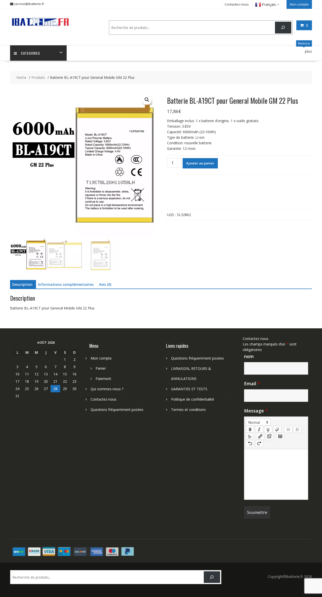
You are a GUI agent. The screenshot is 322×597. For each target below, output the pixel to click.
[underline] (268, 429)
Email (252, 383)
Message (256, 411)
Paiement (103, 378)
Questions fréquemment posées (117, 409)
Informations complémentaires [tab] (66, 284)
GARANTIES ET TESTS (189, 389)
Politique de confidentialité (192, 399)
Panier (101, 368)
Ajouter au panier (200, 163)
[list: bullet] (297, 429)
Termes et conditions (188, 409)
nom (249, 356)
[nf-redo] (259, 443)
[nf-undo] (250, 443)
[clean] (277, 429)
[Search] (283, 27)
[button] (146, 99)
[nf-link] (260, 436)
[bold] (250, 429)
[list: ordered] (288, 429)
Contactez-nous (237, 4)
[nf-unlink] (269, 436)
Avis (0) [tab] (105, 284)
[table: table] (280, 436)
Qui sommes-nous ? (107, 389)
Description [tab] (22, 284)
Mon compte (299, 4)
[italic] (259, 429)
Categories (30, 53)
